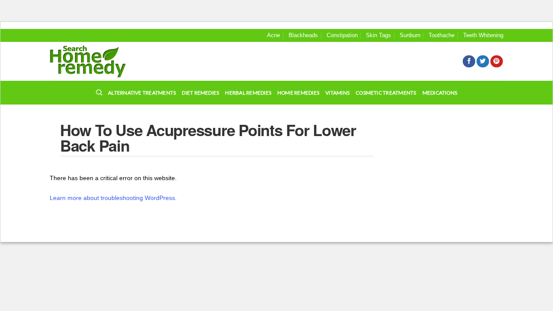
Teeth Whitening (483, 35)
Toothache (441, 35)
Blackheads (303, 35)
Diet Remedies (200, 92)
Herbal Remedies (248, 92)
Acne (273, 35)
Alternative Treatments (142, 92)
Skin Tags (378, 35)
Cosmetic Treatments (386, 92)
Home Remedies (298, 92)
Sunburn (410, 35)
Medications (440, 92)
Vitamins (337, 92)
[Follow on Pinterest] (496, 61)
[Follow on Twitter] (483, 61)
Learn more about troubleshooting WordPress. (113, 197)
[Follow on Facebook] (469, 61)
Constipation (342, 35)
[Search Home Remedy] (88, 61)
